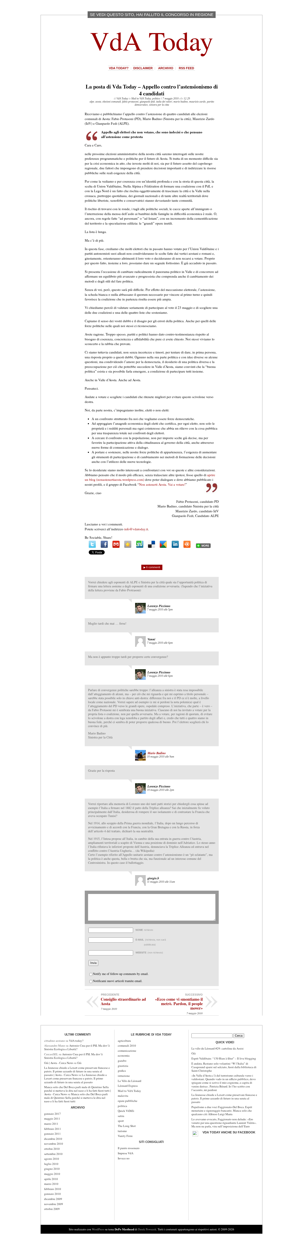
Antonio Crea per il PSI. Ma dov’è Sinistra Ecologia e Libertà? (77, 1047)
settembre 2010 (53, 1154)
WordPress (98, 1229)
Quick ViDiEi (126, 1111)
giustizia (123, 1066)
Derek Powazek (147, 1229)
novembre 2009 (53, 1204)
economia (124, 1056)
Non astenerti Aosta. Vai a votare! (162, 484)
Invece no (124, 1158)
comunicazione (127, 1051)
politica (156, 98)
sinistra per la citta (159, 104)
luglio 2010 (51, 1164)
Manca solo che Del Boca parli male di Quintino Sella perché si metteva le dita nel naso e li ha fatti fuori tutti (76, 1097)
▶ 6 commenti (152, 567)
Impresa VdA (125, 1153)
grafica (122, 1071)
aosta (98, 101)
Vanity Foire (125, 1136)
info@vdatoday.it (136, 529)
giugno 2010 (52, 1169)
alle (160, 609)
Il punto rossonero (129, 1148)
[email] (116, 544)
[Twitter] (92, 544)
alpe (92, 101)
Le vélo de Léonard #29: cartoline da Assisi (217, 1048)
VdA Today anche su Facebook (229, 1132)
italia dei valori (164, 101)
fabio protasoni (130, 101)
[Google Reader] (163, 544)
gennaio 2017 (52, 1114)
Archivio (165, 68)
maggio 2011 (52, 1119)
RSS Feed (186, 68)
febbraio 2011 (52, 1129)
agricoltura (124, 1041)
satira (121, 1116)
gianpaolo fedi (147, 101)
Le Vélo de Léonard (129, 1081)
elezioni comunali (111, 101)
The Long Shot (127, 1126)
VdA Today (151, 40)
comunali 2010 (127, 1046)
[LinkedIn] (175, 544)
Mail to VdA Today (141, 98)
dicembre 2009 (53, 1199)
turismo (122, 1131)
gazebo (122, 1061)
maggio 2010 (52, 1174)
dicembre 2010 (53, 1139)
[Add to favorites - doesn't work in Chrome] (127, 544)
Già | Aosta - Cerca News (58, 1063)
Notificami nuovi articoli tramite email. (117, 981)
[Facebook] (104, 544)
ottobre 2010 (52, 1149)
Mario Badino (157, 753)
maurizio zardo (197, 101)
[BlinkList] (187, 544)
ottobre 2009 (52, 1209)
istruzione (124, 1076)
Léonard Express (128, 1086)
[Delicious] (151, 544)
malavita (123, 1096)
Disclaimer (143, 68)
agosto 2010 (51, 1159)
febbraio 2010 (52, 1189)
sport (121, 1121)
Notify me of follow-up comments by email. (121, 974)
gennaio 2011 (52, 1134)
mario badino (180, 101)
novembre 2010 (53, 1144)
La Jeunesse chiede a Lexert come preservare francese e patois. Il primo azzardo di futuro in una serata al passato (75, 1078)
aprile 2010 (51, 1179)
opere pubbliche (127, 1101)
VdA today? (119, 68)
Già (79, 1063)
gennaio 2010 (52, 1194)
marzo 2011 (51, 1124)
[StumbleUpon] (139, 544)
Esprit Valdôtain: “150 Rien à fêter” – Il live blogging (223, 1058)
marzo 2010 (51, 1184)
